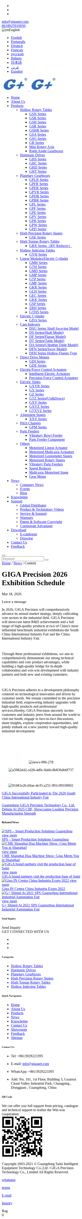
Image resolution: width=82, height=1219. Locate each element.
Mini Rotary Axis (41, 147)
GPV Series (37, 217)
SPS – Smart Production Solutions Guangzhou (35, 839)
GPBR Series (39, 200)
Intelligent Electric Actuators (49, 374)
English (16, 38)
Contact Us (19, 542)
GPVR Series (39, 192)
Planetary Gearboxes (35, 176)
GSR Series (37, 126)
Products (17, 106)
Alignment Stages (33, 415)
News (15, 481)
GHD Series (38, 167)
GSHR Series (39, 130)
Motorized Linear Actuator (48, 448)
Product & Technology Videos (42, 509)
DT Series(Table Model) (46, 341)
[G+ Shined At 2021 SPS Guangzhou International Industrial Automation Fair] (41, 897)
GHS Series (37, 159)
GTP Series (37, 279)
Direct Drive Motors (34, 357)
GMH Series (38, 263)
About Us (18, 102)
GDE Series (37, 365)
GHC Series (38, 163)
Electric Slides (30, 382)
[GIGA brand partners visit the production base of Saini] (41, 868)
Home (15, 97)
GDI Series (37, 361)
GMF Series (38, 283)
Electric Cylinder (32, 316)
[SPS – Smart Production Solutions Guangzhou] (37, 831)
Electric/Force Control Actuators (43, 370)
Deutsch (17, 46)
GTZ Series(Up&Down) (47, 398)
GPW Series (38, 225)
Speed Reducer (40, 468)
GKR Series (38, 287)
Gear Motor (37, 476)
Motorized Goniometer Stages (50, 456)
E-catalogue (28, 534)
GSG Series (37, 139)
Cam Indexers (30, 324)
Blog (23, 493)
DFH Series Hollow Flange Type (53, 353)
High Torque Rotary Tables (39, 241)
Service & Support (33, 513)
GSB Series (37, 118)
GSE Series (37, 237)
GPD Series (37, 229)
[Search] (3, 555)
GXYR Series (39, 386)
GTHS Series (39, 312)
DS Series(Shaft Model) (46, 333)
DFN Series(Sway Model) (48, 349)
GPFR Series (38, 184)
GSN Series (37, 114)
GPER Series (38, 188)
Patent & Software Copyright (41, 522)
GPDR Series (39, 196)
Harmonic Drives (32, 155)
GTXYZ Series (40, 411)
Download (18, 530)
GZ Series (36, 394)
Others (25, 444)
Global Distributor (33, 505)
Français (17, 50)
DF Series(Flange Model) (47, 337)
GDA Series (38, 320)
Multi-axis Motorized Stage (48, 472)
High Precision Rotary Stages (41, 233)
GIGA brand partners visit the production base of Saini (41, 876)
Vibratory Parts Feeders (46, 464)
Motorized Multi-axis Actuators (51, 452)
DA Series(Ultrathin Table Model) (53, 345)
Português (18, 42)
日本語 (16, 62)
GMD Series (38, 271)
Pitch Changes (30, 423)
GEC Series (37, 295)
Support (16, 501)
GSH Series (37, 122)
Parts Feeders (29, 431)
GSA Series (37, 134)
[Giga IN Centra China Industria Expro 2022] (36, 880)
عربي (15, 67)
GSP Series (37, 304)
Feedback (18, 546)
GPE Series (37, 213)
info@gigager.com (15, 22)
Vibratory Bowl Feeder (45, 435)
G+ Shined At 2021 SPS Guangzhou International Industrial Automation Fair (38, 907)
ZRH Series (37, 308)
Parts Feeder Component (47, 439)
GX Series (36, 390)
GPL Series (37, 204)
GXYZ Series (39, 407)
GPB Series (37, 221)
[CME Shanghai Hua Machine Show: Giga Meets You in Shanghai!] (41, 848)
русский (17, 54)
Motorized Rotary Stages (47, 460)
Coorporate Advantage (36, 526)
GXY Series (38, 402)
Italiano (16, 58)
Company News (32, 485)
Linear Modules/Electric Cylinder (44, 258)
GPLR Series (38, 180)
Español (17, 71)
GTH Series (37, 267)
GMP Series (37, 275)
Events (25, 489)
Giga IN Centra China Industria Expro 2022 (33, 889)
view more (9, 835)
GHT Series (37, 171)
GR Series (36, 143)
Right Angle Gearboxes (46, 151)
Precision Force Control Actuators (53, 378)
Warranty (26, 518)
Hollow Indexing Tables (37, 250)
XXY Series (38, 419)
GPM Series (38, 427)
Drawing (26, 538)
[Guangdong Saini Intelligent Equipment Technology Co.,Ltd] (29, 90)
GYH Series (38, 254)
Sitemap (17, 1038)
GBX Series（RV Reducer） (50, 246)
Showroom (19, 1029)
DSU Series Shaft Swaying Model (54, 328)
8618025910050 (14, 26)
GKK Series (38, 300)
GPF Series (37, 208)
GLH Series (37, 291)
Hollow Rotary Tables (36, 110)
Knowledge (19, 497)
